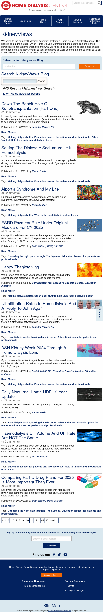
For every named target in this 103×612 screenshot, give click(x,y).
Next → (54, 520)
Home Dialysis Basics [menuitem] (8, 21)
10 (27, 520)
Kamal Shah (39, 171)
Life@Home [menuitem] (25, 21)
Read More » (8, 132)
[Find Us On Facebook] (54, 554)
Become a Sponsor (51, 575)
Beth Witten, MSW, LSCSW (47, 246)
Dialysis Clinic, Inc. (76, 590)
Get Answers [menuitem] (60, 21)
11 (31, 520)
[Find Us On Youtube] (65, 554)
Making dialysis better (20, 137)
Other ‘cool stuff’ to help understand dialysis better (49, 138)
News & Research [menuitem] (77, 21)
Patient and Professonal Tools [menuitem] (94, 21)
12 (35, 520)
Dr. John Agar (40, 456)
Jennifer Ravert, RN (43, 127)
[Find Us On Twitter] (59, 554)
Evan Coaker (39, 205)
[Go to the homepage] (34, 5)
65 (46, 520)
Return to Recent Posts (21, 94)
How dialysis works (19, 337)
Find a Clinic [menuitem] (43, 21)
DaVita (70, 586)
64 (42, 520)
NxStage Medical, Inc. (34, 586)
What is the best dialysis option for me (56, 215)
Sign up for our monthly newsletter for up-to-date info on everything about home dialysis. (51, 532)
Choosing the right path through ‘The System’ (34, 256)
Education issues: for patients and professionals (62, 137)
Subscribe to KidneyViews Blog (23, 60)
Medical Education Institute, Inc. (59, 611)
